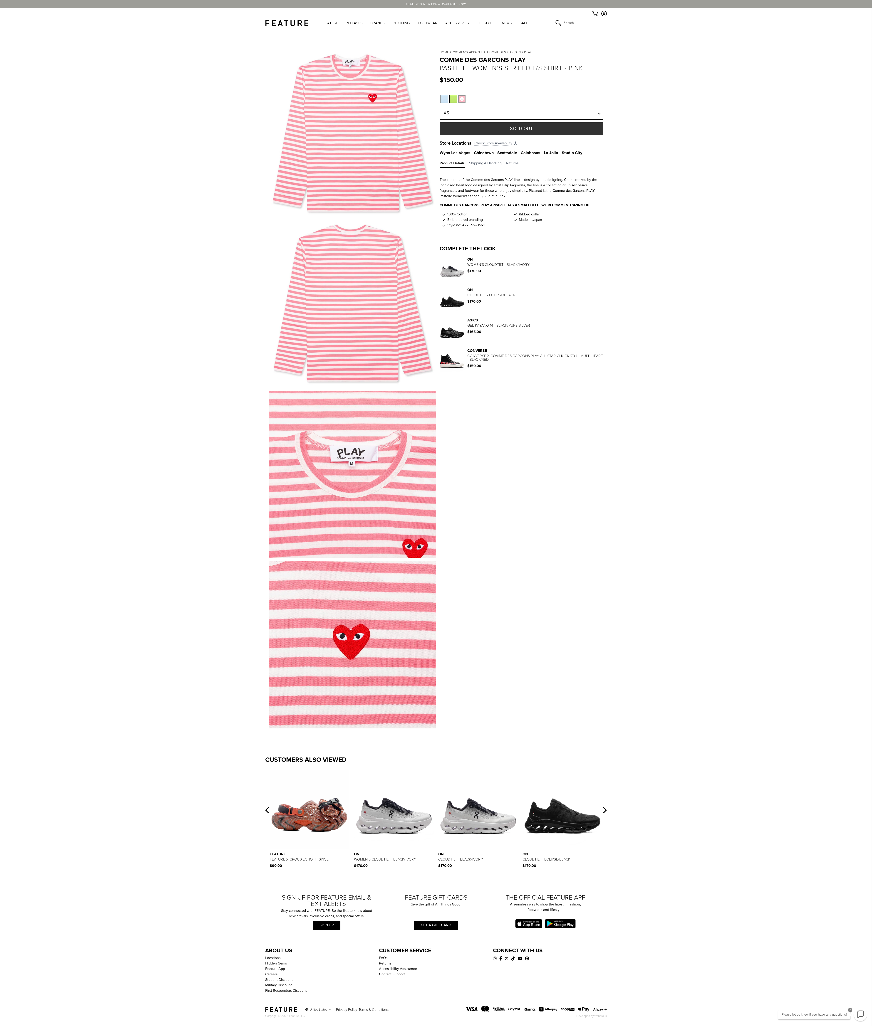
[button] (453, 99)
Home (444, 52)
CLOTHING (401, 23)
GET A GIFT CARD (436, 925)
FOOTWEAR (427, 23)
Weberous (600, 1016)
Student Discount (279, 979)
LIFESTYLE (485, 23)
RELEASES (354, 23)
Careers (271, 974)
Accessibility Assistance (398, 969)
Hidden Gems (276, 963)
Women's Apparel (468, 52)
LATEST (331, 23)
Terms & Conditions (374, 1009)
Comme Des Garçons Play (509, 52)
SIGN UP (327, 925)
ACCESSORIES (457, 23)
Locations (272, 958)
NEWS (507, 23)
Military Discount (278, 985)
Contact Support (392, 974)
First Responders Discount (286, 990)
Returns (385, 963)
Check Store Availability (493, 143)
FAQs (383, 958)
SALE (524, 23)
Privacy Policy (346, 1009)
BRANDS (377, 23)
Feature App (275, 969)
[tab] (454, 164)
